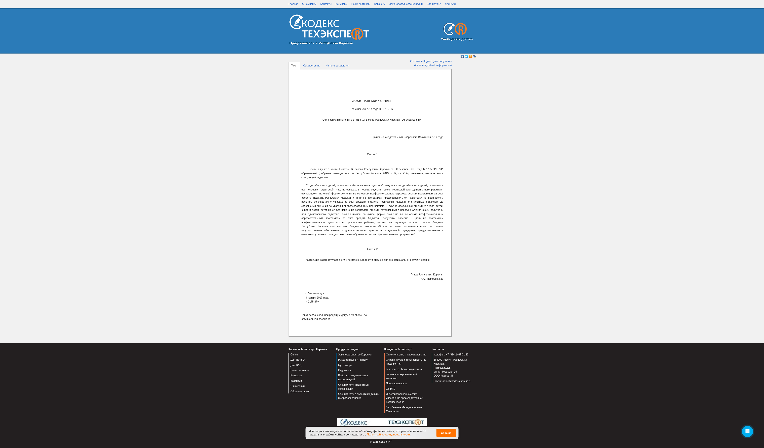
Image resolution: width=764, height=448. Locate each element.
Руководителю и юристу (353, 359)
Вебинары (341, 3)
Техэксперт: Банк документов (404, 369)
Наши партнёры (360, 3)
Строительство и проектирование (406, 354)
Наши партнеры (299, 370)
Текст (294, 65)
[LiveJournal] (475, 56)
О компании (309, 3)
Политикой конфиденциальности (388, 434)
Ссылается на (311, 65)
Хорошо (446, 432)
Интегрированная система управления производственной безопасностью (404, 397)
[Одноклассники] (471, 56)
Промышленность (396, 383)
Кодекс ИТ (385, 441)
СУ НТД (390, 388)
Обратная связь (300, 391)
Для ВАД (450, 3)
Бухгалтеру (345, 365)
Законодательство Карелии (406, 3)
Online (294, 354)
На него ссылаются (337, 65)
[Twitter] (466, 56)
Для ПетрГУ (434, 3)
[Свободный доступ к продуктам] (454, 29)
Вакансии (379, 3)
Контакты (325, 3)
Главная (293, 3)
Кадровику (344, 370)
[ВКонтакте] (462, 56)
